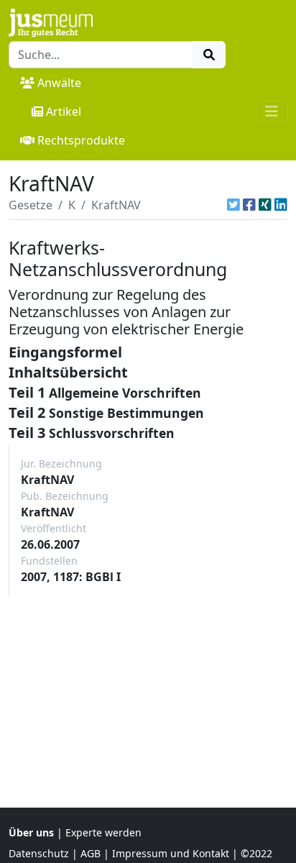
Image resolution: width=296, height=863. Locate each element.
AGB (90, 853)
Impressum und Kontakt (170, 853)
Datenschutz (39, 853)
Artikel (63, 111)
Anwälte (59, 83)
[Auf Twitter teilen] (233, 205)
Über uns (31, 832)
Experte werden (103, 832)
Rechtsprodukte (81, 140)
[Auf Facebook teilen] (249, 205)
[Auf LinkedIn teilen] (280, 205)
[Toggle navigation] (271, 111)
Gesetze (30, 205)
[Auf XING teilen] (265, 205)
